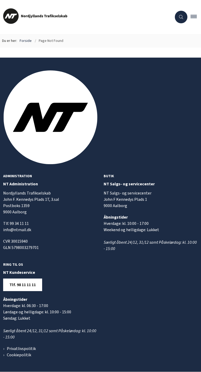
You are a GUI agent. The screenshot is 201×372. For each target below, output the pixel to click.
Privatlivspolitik (21, 349)
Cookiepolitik (19, 355)
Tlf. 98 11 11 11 (22, 285)
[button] (196, 17)
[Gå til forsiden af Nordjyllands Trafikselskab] (84, 17)
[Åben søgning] (181, 17)
